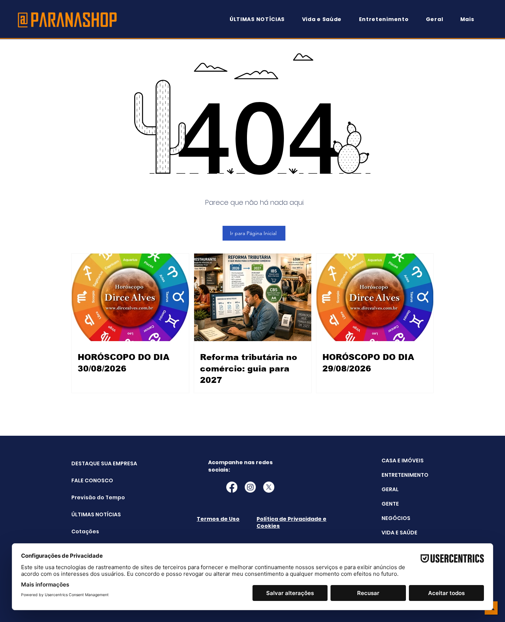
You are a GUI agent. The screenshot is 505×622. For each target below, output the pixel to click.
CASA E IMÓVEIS (403, 460)
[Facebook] (231, 487)
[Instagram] (250, 487)
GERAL (390, 489)
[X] (268, 487)
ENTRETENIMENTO (405, 475)
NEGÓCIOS (396, 518)
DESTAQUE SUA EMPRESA (90, 463)
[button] (471, 19)
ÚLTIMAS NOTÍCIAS (90, 514)
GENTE (390, 503)
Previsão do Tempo (90, 497)
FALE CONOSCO (90, 480)
